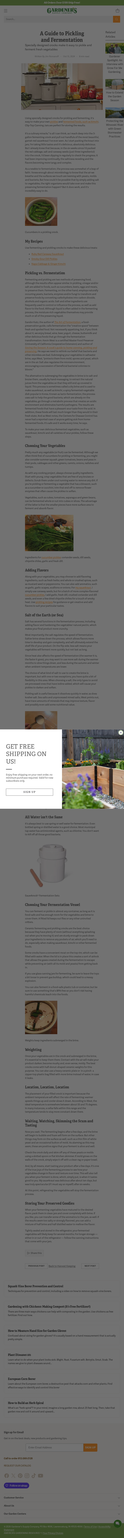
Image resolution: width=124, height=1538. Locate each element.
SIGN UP (29, 791)
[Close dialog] (121, 732)
